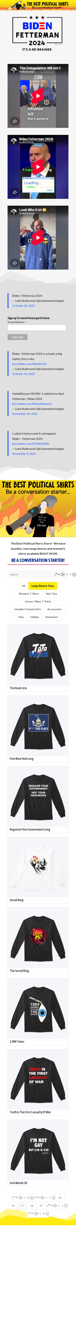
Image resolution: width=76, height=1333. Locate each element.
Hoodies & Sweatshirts (28, 609)
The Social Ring (19, 971)
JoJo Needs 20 (18, 1183)
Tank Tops (51, 593)
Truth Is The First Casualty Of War (30, 1112)
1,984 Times (17, 1041)
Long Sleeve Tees (43, 585)
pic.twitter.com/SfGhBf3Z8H (30, 443)
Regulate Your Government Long (30, 829)
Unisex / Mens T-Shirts (38, 601)
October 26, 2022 (23, 305)
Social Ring (16, 900)
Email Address (17, 322)
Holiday (34, 616)
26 (31, 1205)
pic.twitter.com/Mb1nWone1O (32, 403)
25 (22, 1205)
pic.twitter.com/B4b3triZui (29, 363)
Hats (21, 616)
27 (41, 1205)
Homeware (51, 616)
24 (13, 1205)
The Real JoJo (18, 688)
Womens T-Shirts (29, 593)
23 (59, 1197)
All (23, 585)
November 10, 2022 (25, 413)
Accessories (54, 609)
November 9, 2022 (24, 453)
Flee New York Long (22, 759)
